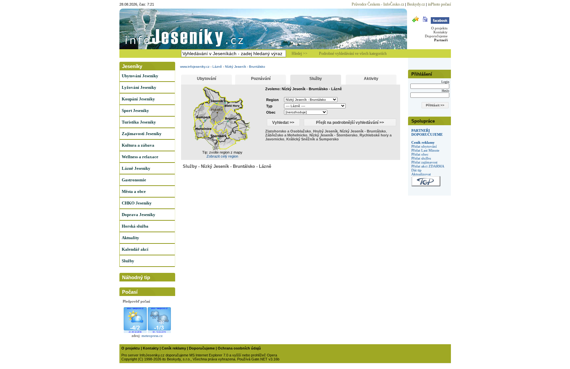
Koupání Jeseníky (138, 98)
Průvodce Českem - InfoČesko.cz (378, 4)
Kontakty (440, 32)
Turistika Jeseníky (139, 122)
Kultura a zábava (138, 145)
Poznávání (260, 78)
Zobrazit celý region (222, 156)
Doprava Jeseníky (138, 214)
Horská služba (135, 226)
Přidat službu (421, 158)
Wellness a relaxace (140, 156)
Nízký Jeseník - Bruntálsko (245, 66)
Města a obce (134, 191)
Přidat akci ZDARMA (427, 166)
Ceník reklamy (423, 142)
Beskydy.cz (416, 4)
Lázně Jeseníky (136, 168)
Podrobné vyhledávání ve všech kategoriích (353, 53)
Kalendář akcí (135, 249)
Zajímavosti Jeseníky (142, 133)
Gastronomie (134, 179)
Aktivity (371, 78)
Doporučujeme (436, 36)
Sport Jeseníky (135, 110)
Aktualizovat (421, 174)
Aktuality (130, 237)
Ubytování (206, 78)
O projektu (439, 28)
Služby (128, 260)
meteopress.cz (152, 336)
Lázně (217, 66)
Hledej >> (299, 53)
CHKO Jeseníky (137, 203)
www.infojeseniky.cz (194, 66)
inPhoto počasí (439, 4)
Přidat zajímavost (424, 162)
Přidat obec (419, 154)
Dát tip (416, 170)
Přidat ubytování (424, 146)
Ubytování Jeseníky (140, 75)
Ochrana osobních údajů (239, 348)
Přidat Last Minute (425, 150)
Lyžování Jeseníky (139, 87)
